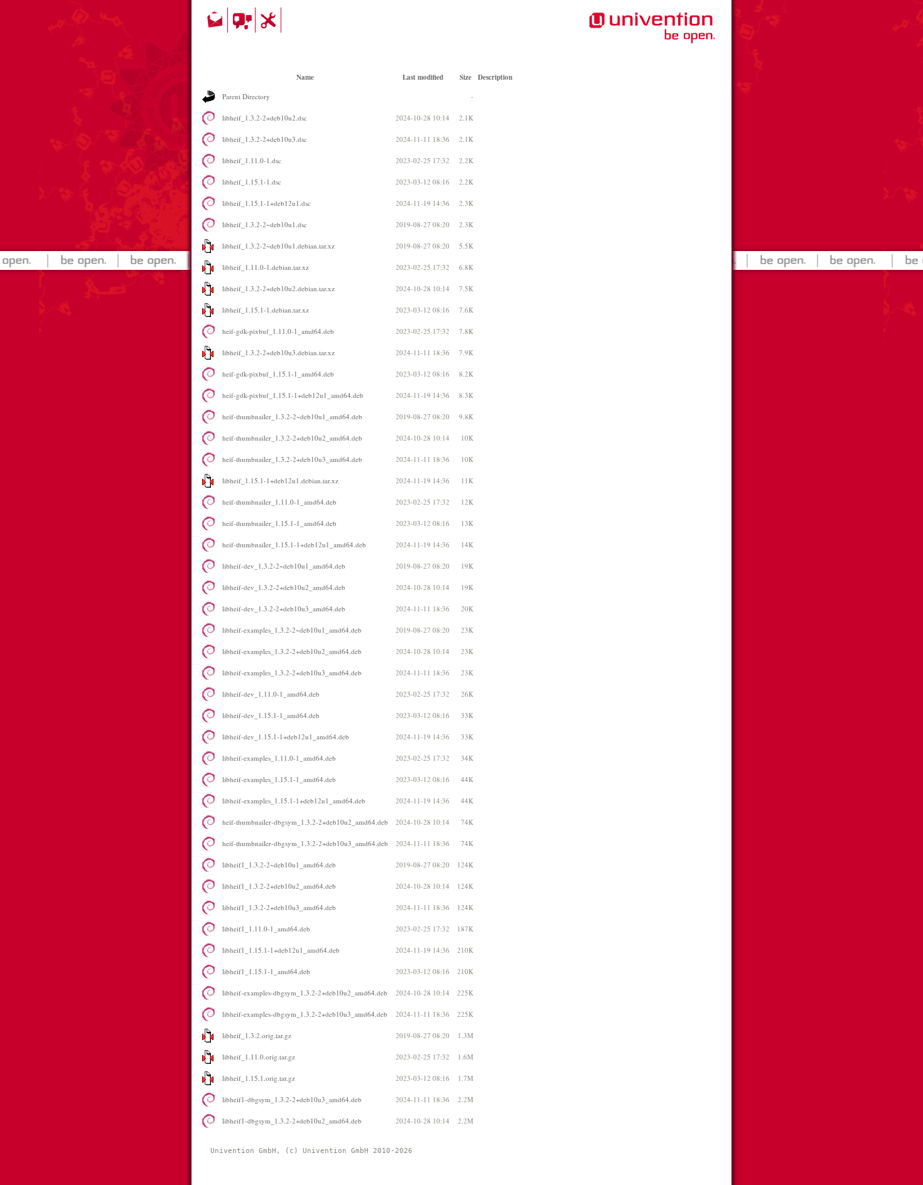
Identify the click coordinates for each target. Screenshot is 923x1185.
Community (243, 20)
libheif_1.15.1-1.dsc (251, 181)
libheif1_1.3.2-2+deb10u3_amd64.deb (279, 907)
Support (270, 20)
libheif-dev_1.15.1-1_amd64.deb (271, 715)
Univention (626, 34)
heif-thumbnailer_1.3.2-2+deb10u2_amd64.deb (292, 437)
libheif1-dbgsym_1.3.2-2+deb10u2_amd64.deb (292, 1120)
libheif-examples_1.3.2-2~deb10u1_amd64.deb (292, 630)
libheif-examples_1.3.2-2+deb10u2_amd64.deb (292, 651)
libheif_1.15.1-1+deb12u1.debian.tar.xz (280, 480)
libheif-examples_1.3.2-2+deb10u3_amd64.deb (292, 672)
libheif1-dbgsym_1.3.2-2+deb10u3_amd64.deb (292, 1099)
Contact (216, 20)
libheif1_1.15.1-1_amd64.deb (266, 971)
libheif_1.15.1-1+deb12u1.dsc (266, 203)
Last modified (422, 77)
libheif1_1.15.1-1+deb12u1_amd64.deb (281, 950)
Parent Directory (246, 96)
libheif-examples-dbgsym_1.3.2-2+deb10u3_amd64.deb (304, 1014)
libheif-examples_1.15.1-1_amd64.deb (279, 779)
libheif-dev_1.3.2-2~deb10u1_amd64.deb (283, 566)
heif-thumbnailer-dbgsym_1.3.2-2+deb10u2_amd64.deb (305, 822)
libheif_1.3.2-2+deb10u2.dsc (264, 117)
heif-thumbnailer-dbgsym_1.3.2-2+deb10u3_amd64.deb (305, 843)
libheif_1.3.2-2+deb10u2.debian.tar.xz (278, 288)
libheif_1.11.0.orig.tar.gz (258, 1056)
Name (305, 77)
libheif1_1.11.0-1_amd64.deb (266, 928)
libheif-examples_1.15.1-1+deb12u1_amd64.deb (293, 800)
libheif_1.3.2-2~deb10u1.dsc (264, 224)
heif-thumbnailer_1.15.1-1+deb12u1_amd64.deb (294, 544)
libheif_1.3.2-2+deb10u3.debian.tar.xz (278, 352)
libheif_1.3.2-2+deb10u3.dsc (264, 139)
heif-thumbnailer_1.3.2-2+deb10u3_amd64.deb (292, 459)
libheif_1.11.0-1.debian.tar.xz (265, 267)
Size (466, 77)
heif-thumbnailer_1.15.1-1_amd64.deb (279, 523)
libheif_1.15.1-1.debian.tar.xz (265, 309)
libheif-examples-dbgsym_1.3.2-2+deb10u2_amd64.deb (304, 992)
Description (495, 77)
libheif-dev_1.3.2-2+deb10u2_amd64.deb (283, 587)
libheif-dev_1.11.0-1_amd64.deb (271, 694)
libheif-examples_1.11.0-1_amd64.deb (279, 758)
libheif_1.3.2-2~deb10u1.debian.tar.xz (278, 245)
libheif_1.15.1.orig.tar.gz (258, 1078)
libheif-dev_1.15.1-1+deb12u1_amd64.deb (285, 736)
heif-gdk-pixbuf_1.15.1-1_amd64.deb (278, 373)
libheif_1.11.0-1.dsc (251, 160)
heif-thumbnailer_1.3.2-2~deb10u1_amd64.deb (292, 416)
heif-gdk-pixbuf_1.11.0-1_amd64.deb (278, 331)
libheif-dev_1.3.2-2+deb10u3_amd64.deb (283, 608)
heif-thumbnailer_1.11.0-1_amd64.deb (279, 502)
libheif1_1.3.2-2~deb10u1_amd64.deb (279, 864)
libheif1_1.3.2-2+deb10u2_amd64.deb (279, 886)
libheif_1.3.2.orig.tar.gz (256, 1035)
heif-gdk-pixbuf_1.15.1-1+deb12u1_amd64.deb (293, 395)
